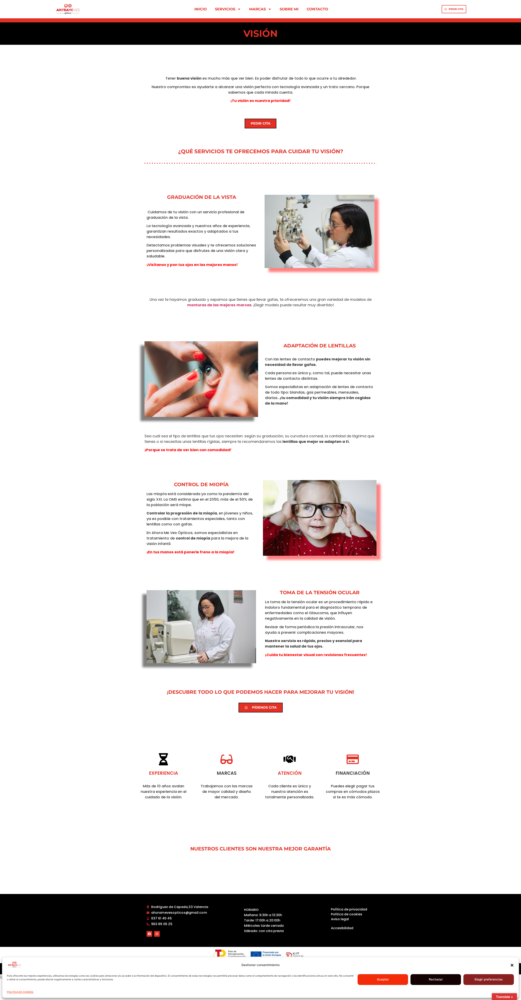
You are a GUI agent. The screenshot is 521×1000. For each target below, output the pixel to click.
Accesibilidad (342, 928)
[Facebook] (149, 934)
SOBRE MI (289, 9)
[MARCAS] (226, 759)
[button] (512, 965)
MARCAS (257, 9)
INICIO (200, 9)
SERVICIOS (225, 9)
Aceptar (383, 979)
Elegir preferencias (489, 979)
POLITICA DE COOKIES (20, 991)
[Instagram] (157, 934)
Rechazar (436, 979)
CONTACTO (317, 9)
